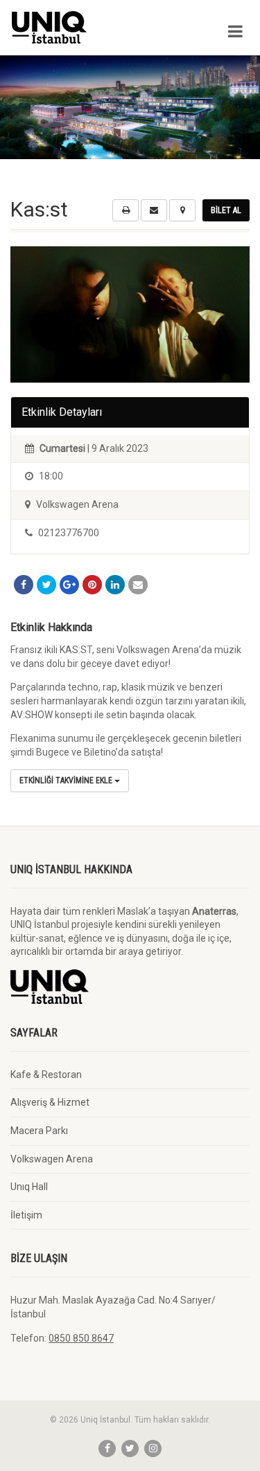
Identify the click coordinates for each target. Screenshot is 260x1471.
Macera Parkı (39, 1130)
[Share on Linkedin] (115, 584)
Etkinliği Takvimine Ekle (66, 780)
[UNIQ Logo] (86, 27)
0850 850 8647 (81, 1338)
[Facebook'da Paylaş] (23, 584)
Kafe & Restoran (46, 1074)
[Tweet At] (46, 584)
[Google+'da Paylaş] (69, 584)
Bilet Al (226, 210)
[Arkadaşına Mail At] (138, 584)
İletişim (26, 1215)
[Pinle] (92, 584)
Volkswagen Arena (51, 1158)
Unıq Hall (29, 1186)
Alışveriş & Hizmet (49, 1102)
